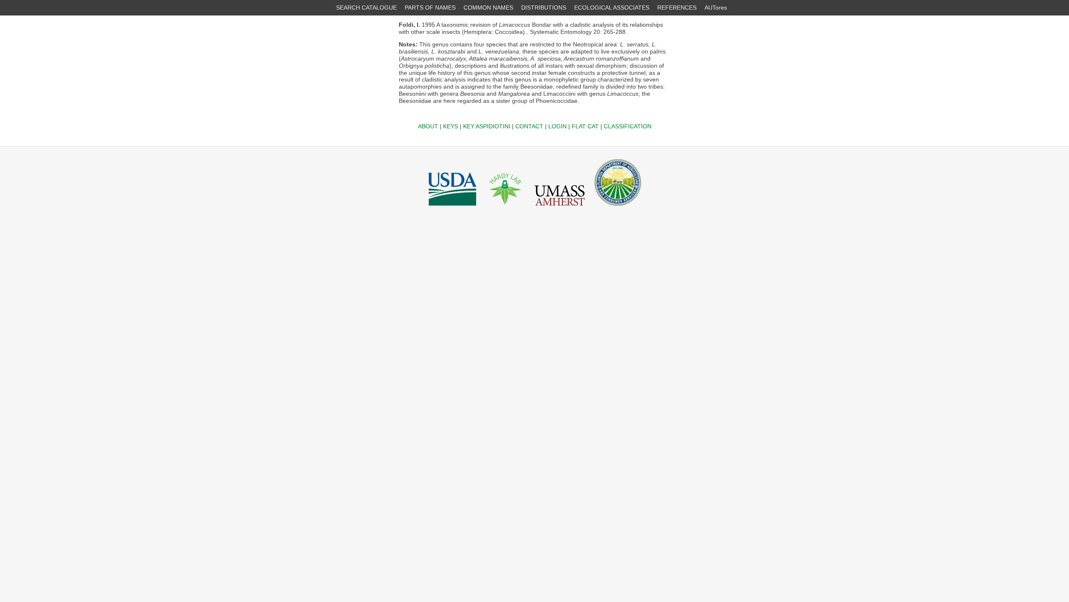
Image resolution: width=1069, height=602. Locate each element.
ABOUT (428, 126)
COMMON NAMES (488, 7)
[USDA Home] (452, 207)
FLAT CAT (585, 126)
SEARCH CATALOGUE (366, 7)
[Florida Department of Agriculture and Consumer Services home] (617, 207)
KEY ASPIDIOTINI (486, 126)
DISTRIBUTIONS (543, 7)
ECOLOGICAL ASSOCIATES (611, 7)
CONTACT (529, 126)
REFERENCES (677, 7)
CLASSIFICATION (627, 126)
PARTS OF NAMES (430, 7)
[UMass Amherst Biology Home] (559, 207)
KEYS (450, 126)
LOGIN (557, 126)
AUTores (715, 7)
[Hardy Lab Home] (506, 207)
